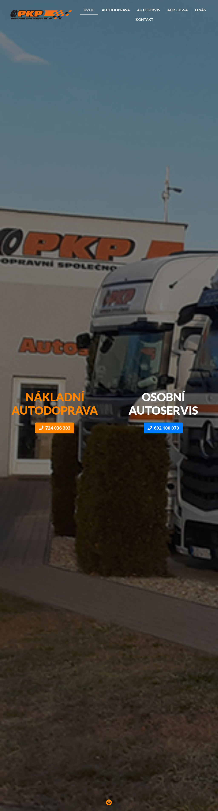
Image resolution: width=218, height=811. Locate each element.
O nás (200, 10)
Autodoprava (116, 10)
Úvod (89, 10)
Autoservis (148, 10)
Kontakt (144, 19)
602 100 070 (166, 428)
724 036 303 (57, 428)
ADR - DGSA (177, 10)
